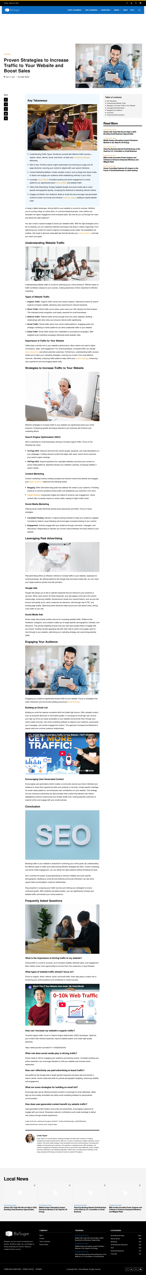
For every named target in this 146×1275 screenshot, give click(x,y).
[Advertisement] (73, 29)
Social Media (43, 179)
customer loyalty (69, 197)
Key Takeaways (112, 101)
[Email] (6, 118)
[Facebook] (127, 3)
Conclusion (110, 113)
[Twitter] (136, 3)
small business (74, 701)
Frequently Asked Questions (116, 115)
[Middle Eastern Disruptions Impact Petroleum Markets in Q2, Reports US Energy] (55, 1193)
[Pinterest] (6, 109)
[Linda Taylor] (30, 1143)
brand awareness (32, 352)
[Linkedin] (131, 3)
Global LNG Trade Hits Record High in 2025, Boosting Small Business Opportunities (119, 132)
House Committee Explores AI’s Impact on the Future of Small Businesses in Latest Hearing (120, 169)
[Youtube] (140, 3)
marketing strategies (82, 157)
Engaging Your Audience (114, 110)
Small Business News (109, 129)
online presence (84, 233)
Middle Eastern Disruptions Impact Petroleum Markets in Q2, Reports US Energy (120, 141)
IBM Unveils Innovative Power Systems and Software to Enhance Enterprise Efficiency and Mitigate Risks (121, 159)
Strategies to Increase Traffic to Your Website (121, 106)
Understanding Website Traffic (116, 103)
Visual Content (33, 495)
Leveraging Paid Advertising (115, 108)
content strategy (82, 358)
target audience (35, 481)
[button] (139, 10)
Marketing (7, 54)
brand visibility (61, 182)
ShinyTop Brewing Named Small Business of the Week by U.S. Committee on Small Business (121, 150)
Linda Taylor (24, 77)
